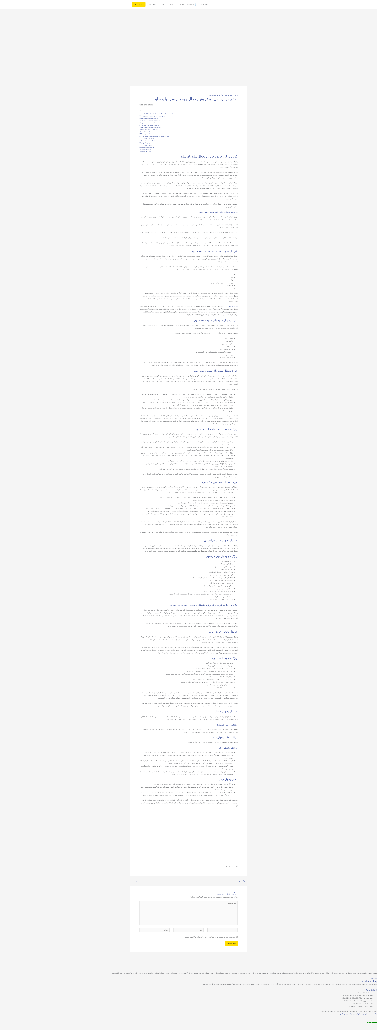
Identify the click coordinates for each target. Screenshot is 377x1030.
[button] (138, 4)
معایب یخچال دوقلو (146, 151)
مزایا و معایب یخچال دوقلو (148, 147)
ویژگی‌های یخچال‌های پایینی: (148, 140)
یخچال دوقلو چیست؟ (147, 145)
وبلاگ (221, 95)
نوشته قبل (243, 881)
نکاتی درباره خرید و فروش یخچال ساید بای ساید (153, 116)
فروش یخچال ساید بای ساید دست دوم (150, 118)
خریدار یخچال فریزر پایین (148, 138)
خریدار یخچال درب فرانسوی (148, 131)
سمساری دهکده (233, 306)
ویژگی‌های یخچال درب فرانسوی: (149, 133)
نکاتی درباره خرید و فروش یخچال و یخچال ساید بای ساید (157, 113)
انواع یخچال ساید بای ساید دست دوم (150, 125)
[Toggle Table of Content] (140, 111)
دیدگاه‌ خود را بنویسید (231, 95)
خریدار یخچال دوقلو (146, 143)
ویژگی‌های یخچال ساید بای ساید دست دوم (151, 127)
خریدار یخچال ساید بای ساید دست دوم (151, 120)
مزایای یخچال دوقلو (146, 149)
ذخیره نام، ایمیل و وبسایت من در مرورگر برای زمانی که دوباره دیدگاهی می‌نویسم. (210, 937)
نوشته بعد (134, 881)
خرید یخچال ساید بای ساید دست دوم (150, 123)
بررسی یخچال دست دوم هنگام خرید (150, 129)
